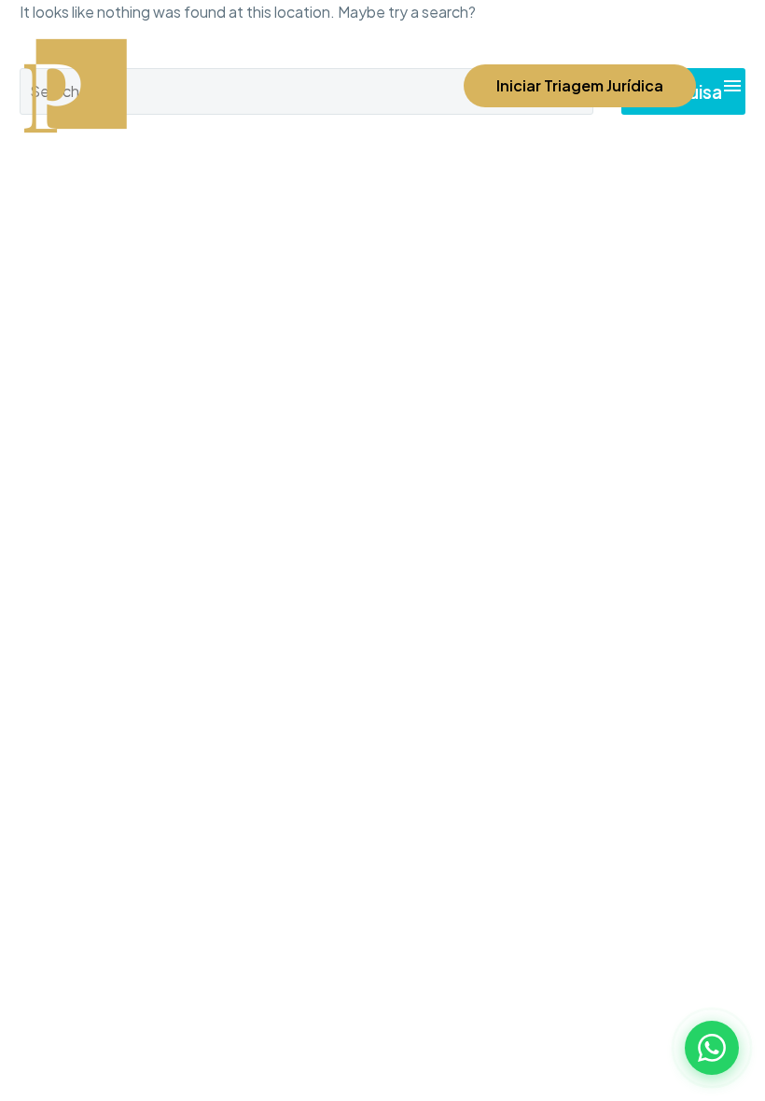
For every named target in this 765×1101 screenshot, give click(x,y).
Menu (732, 86)
